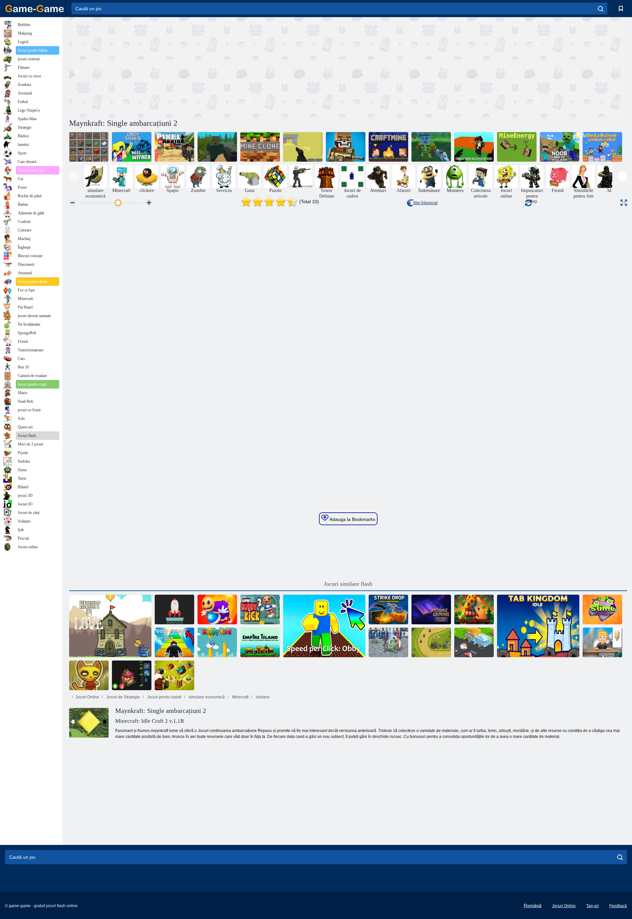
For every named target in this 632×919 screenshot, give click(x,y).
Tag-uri (592, 906)
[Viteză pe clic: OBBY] (324, 626)
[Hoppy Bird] (217, 642)
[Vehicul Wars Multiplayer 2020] (474, 147)
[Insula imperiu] (260, 642)
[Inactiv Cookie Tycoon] (474, 609)
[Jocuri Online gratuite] (34, 8)
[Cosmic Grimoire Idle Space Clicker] (431, 609)
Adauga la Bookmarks (352, 519)
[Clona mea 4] (260, 147)
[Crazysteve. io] (131, 147)
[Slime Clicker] (602, 609)
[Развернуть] (623, 203)
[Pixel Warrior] (174, 147)
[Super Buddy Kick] (217, 609)
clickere (262, 697)
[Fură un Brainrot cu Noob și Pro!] (602, 147)
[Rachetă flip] (174, 609)
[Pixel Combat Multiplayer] (303, 147)
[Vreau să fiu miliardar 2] (131, 675)
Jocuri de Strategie (122, 697)
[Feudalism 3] (388, 642)
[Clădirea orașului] (174, 675)
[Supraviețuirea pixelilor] (217, 147)
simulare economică (206, 697)
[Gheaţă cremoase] (602, 642)
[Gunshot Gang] (431, 147)
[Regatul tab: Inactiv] (538, 626)
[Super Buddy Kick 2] (260, 609)
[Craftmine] (388, 147)
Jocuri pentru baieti (163, 697)
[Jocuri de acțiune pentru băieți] (300, 176)
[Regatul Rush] (431, 642)
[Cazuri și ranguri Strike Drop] (388, 609)
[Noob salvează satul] (559, 147)
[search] (600, 8)
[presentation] (74, 176)
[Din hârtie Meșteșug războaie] (89, 675)
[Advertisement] (208, 67)
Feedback (618, 906)
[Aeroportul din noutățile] (474, 642)
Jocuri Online (87, 697)
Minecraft (240, 697)
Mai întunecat (425, 203)
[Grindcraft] (89, 147)
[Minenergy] (517, 147)
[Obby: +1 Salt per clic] (174, 642)
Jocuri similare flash (348, 584)
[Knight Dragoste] (110, 626)
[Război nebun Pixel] (345, 147)
